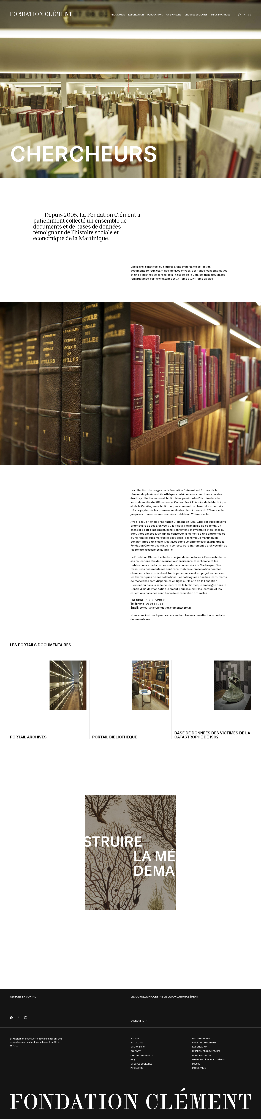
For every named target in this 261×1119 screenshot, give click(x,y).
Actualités (136, 1042)
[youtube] (18, 1018)
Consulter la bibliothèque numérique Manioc (220, 934)
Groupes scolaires (141, 1063)
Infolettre (136, 1068)
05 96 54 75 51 (155, 603)
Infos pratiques (201, 1038)
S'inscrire (137, 1021)
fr (249, 15)
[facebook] (11, 1018)
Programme (199, 1068)
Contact (135, 1051)
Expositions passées (141, 1055)
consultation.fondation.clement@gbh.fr (165, 607)
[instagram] (25, 1018)
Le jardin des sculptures (206, 1051)
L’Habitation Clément (204, 1042)
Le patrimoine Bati (202, 1055)
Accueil (134, 1038)
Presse (196, 1063)
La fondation (199, 1046)
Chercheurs (137, 1046)
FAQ (132, 1059)
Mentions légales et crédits (208, 1059)
